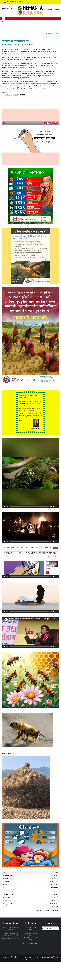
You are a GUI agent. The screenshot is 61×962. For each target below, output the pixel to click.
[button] (30, 473)
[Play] (4, 506)
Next (55, 33)
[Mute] (54, 506)
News (32, 44)
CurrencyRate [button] (53, 910)
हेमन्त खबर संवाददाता (8, 44)
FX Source (45, 910)
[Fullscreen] (56, 506)
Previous (50, 33)
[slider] (29, 506)
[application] (30, 473)
